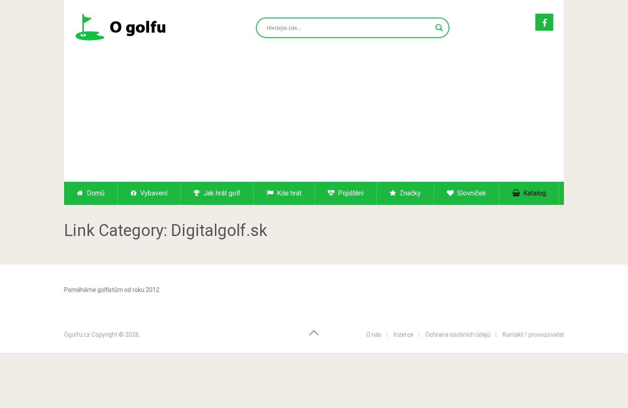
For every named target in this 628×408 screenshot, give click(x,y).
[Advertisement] (314, 118)
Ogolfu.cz (77, 334)
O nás (373, 334)
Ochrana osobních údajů (458, 334)
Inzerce (403, 334)
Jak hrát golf (221, 193)
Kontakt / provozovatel (533, 334)
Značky (409, 193)
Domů (95, 193)
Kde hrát (288, 193)
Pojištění (350, 193)
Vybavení (152, 193)
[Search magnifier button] (439, 28)
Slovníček (470, 193)
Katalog (534, 193)
